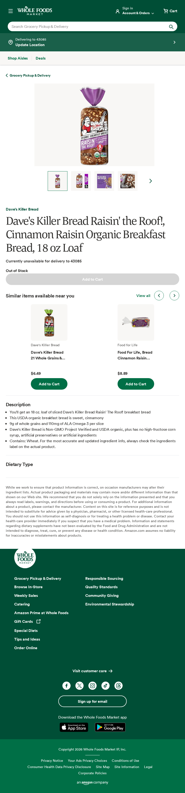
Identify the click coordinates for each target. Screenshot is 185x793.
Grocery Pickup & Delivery (37, 578)
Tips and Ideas (27, 639)
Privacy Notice (52, 760)
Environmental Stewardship (109, 604)
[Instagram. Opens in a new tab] (92, 686)
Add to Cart (92, 279)
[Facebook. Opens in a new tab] (66, 686)
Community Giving (102, 595)
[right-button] (174, 295)
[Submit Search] (171, 26)
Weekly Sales (26, 595)
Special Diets (26, 630)
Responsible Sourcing (104, 578)
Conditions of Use (125, 760)
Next (150, 181)
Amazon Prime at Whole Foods (41, 612)
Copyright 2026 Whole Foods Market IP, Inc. (92, 749)
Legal (148, 766)
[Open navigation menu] (10, 11)
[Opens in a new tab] (74, 727)
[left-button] (159, 295)
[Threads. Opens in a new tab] (118, 686)
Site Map (103, 766)
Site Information (126, 766)
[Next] (92, 137)
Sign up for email (92, 701)
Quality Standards (101, 586)
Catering (22, 604)
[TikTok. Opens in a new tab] (105, 686)
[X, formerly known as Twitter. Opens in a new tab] (79, 686)
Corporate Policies (92, 773)
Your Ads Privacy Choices (87, 760)
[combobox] (84, 26)
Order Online (25, 647)
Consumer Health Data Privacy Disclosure (59, 766)
